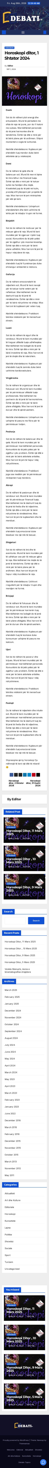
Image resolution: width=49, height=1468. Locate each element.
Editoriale (9, 1207)
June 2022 (10, 1113)
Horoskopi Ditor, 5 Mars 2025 (20, 962)
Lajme (8, 1227)
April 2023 (10, 1086)
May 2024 (10, 1058)
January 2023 (12, 1106)
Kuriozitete (10, 1221)
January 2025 (12, 1003)
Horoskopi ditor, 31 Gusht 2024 (33, 783)
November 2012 (13, 1168)
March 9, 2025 (16, 1375)
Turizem (9, 1262)
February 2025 (12, 997)
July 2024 (10, 1045)
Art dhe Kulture (12, 1200)
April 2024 (10, 1065)
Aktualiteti (10, 1193)
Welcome (11, 1450)
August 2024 (11, 1038)
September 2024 (13, 1031)
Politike (8, 1234)
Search (8, 911)
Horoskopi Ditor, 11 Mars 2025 (24, 832)
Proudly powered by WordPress (16, 1440)
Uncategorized (12, 1269)
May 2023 (10, 1079)
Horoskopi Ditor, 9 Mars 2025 (24, 888)
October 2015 (11, 1154)
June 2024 (10, 1052)
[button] (41, 32)
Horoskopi (9, 48)
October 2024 (12, 1024)
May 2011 (9, 1175)
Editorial (20, 1450)
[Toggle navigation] (23, 32)
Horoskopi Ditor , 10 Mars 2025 (21, 860)
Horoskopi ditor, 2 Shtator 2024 (16, 783)
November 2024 (13, 1017)
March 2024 (11, 1072)
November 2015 (13, 1148)
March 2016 (11, 1127)
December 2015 (13, 1141)
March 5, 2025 (16, 1405)
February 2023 (12, 1100)
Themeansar (24, 1443)
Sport (7, 1255)
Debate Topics (24, 1462)
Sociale (8, 1248)
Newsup (40, 1440)
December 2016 (13, 1120)
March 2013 (11, 1161)
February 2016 (12, 1134)
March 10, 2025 (16, 1346)
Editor (10, 66)
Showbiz (9, 1241)
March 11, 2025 (16, 1316)
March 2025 (11, 990)
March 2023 (11, 1093)
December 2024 (13, 1010)
